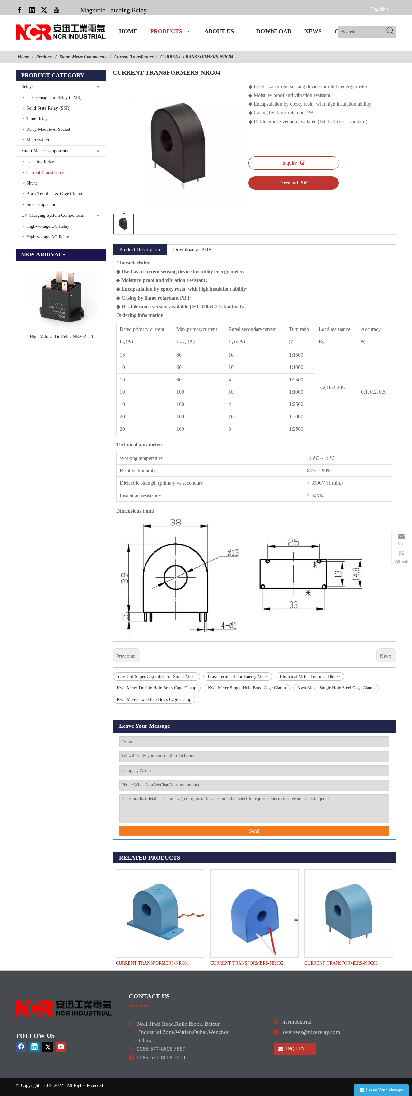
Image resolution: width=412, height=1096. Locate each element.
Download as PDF (192, 249)
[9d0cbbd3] (64, 1009)
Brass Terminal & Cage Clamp (54, 193)
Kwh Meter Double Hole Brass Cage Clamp (156, 688)
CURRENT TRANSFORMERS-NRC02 (246, 963)
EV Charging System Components (52, 215)
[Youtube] (56, 10)
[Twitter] (44, 10)
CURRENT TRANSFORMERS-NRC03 (341, 963)
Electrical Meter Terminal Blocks (310, 676)
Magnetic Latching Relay (113, 10)
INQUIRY (295, 1048)
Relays (27, 86)
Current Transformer (45, 172)
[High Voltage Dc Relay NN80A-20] (61, 296)
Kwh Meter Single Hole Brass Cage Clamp (247, 688)
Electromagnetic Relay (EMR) (54, 97)
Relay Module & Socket (48, 129)
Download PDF (293, 182)
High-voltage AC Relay (47, 237)
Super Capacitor (41, 204)
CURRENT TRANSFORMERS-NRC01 (152, 963)
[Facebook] (19, 10)
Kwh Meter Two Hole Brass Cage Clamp (154, 699)
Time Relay (37, 118)
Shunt (31, 183)
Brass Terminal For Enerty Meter (238, 676)
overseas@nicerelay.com (311, 1032)
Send (254, 831)
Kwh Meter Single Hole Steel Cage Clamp (336, 688)
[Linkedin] (31, 10)
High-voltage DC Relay (47, 226)
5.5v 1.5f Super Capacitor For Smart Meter (156, 676)
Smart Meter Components (44, 151)
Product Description (139, 249)
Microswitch (37, 140)
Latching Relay (40, 161)
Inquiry (289, 163)
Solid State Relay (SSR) (48, 108)
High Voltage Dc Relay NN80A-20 (61, 336)
